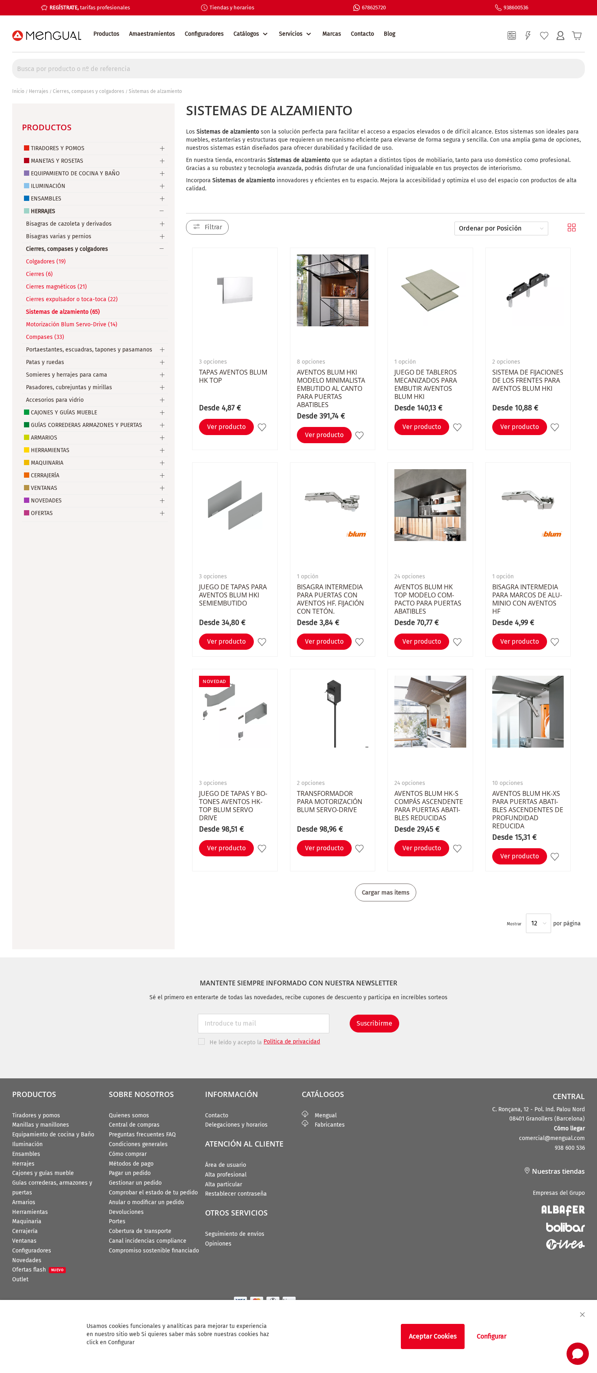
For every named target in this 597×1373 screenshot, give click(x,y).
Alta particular (223, 1184)
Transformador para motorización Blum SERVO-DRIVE (329, 801)
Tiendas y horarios (232, 7)
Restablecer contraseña (236, 1193)
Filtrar (213, 227)
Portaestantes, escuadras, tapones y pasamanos (89, 349)
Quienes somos (129, 1115)
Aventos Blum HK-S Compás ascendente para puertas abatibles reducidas (428, 805)
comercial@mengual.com (552, 1138)
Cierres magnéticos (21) (56, 286)
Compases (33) (45, 337)
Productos (106, 33)
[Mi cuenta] (560, 36)
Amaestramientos (152, 33)
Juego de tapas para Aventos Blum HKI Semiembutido (233, 595)
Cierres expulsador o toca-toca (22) (72, 299)
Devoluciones (126, 1212)
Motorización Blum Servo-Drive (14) (71, 324)
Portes (117, 1221)
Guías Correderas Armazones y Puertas (86, 425)
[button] (263, 427)
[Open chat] (578, 1354)
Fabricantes (326, 1124)
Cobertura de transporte (140, 1231)
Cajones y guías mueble (43, 1173)
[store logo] (46, 35)
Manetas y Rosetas (57, 160)
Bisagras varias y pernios (58, 236)
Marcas (331, 33)
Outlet (20, 1279)
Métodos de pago (131, 1163)
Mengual (322, 1115)
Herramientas (50, 450)
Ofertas (42, 513)
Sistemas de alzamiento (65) (63, 311)
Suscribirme (374, 1023)
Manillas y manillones (40, 1124)
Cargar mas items (385, 892)
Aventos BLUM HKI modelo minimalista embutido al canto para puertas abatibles (331, 388)
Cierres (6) (39, 274)
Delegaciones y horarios (236, 1124)
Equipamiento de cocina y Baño (53, 1134)
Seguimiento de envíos (234, 1234)
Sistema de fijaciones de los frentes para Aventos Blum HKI (527, 380)
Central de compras (134, 1124)
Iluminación (48, 186)
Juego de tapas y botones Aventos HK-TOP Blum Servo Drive (233, 805)
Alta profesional (226, 1174)
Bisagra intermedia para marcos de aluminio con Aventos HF (527, 599)
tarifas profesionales (90, 7)
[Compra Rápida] (528, 36)
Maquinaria (47, 462)
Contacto (362, 33)
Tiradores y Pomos (57, 148)
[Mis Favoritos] (544, 36)
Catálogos (246, 33)
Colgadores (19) (46, 261)
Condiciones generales (138, 1144)
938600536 (516, 7)
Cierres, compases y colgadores (88, 91)
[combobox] (298, 68)
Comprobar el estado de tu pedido (153, 1192)
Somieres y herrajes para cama (66, 374)
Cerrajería (45, 475)
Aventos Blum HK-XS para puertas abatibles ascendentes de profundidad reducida (527, 809)
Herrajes (38, 91)
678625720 (374, 7)
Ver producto (226, 427)
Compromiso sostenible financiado (154, 1250)
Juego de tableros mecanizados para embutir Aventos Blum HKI (425, 384)
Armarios (44, 437)
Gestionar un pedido (135, 1182)
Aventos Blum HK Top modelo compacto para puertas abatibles (427, 599)
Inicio (18, 91)
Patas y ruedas (45, 362)
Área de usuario (225, 1165)
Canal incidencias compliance (147, 1240)
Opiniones (218, 1243)
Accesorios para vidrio (55, 400)
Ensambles (46, 198)
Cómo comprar (128, 1154)
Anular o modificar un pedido (146, 1202)
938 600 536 (570, 1148)
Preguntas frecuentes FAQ (142, 1134)
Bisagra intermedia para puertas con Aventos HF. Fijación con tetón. (330, 599)
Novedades (46, 500)
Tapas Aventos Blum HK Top (233, 376)
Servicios (291, 33)
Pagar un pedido (130, 1173)
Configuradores (204, 33)
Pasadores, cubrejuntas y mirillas (69, 387)
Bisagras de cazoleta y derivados (69, 223)
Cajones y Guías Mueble (64, 412)
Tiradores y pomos (36, 1115)
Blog (389, 33)
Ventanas (44, 488)
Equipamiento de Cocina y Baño (75, 173)
